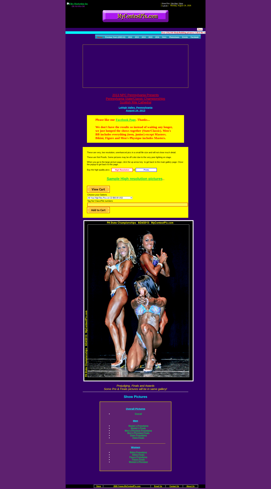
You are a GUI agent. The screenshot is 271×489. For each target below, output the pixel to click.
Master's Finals (138, 428)
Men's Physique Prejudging (138, 430)
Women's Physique (138, 462)
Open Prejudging (138, 435)
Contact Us (174, 486)
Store (98, 486)
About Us (190, 486)
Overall (138, 414)
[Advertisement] (135, 66)
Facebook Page (126, 119)
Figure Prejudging (138, 457)
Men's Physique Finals (138, 433)
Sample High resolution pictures (134, 179)
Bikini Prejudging (138, 452)
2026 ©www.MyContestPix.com (127, 486)
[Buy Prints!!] (146, 170)
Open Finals (138, 438)
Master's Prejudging (138, 426)
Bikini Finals (138, 454)
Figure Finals (138, 459)
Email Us (158, 486)
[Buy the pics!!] (121, 170)
